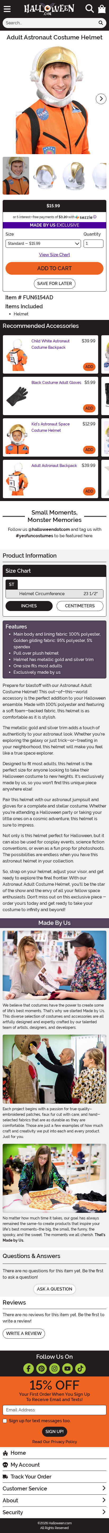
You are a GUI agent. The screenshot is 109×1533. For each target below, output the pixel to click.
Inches (29, 605)
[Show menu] (7, 9)
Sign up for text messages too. (40, 1420)
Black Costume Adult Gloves (56, 382)
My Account (25, 1465)
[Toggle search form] (89, 9)
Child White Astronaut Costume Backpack (50, 344)
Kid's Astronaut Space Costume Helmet (50, 427)
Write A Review (24, 1333)
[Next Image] (101, 99)
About (10, 1500)
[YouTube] (67, 1368)
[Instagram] (54, 1368)
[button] (101, 9)
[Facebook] (28, 1368)
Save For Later (54, 283)
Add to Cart (54, 268)
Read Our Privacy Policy (54, 1441)
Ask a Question (54, 1289)
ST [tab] (11, 584)
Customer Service (25, 1488)
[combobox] (49, 23)
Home (18, 1453)
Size (10, 234)
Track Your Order (31, 1477)
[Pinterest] (41, 1368)
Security (13, 1512)
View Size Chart (54, 254)
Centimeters (80, 605)
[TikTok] (80, 1368)
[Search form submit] (100, 23)
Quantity (92, 234)
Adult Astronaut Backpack (54, 465)
